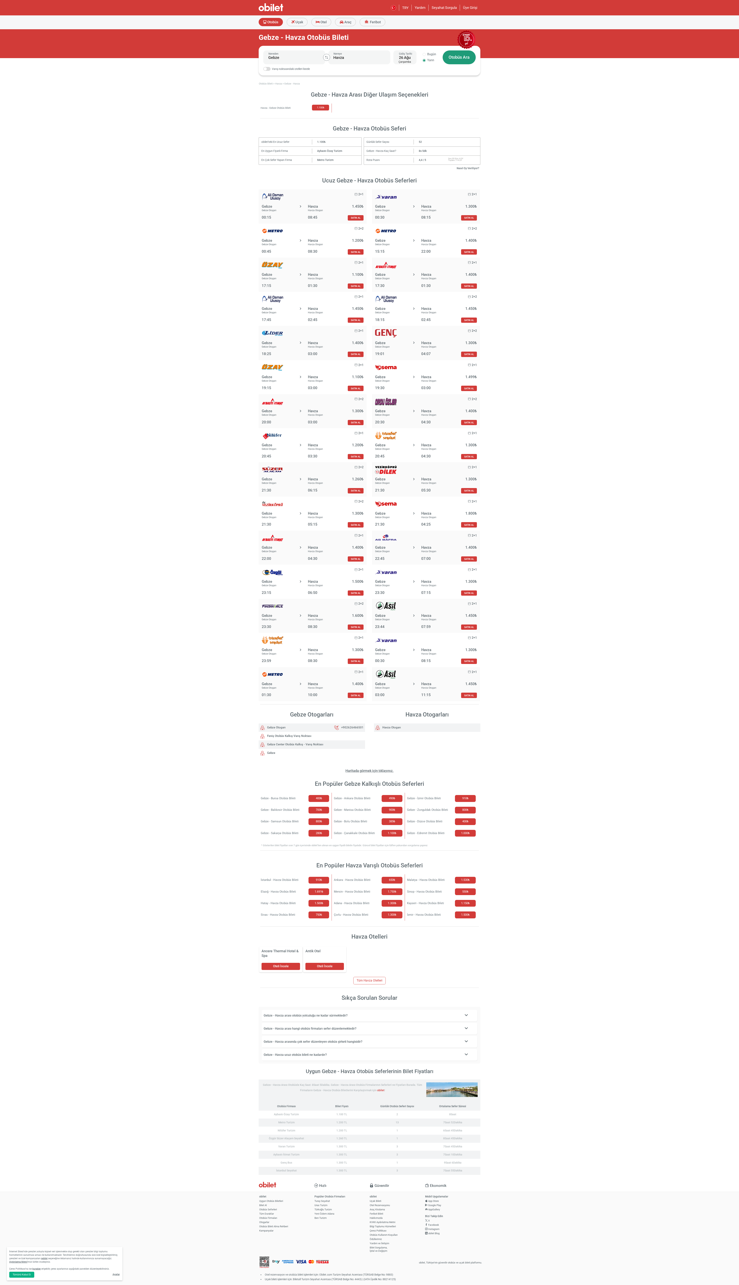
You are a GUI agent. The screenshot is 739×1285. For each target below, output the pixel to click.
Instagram (433, 1229)
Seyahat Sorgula (444, 8)
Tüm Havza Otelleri (369, 980)
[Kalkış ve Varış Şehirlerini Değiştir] (326, 57)
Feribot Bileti (376, 1213)
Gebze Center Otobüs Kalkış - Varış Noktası (294, 744)
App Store (433, 1201)
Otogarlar (264, 1222)
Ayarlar (116, 1274)
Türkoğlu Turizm (323, 1209)
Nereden (273, 53)
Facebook (433, 1224)
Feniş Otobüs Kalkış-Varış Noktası (288, 736)
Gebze (270, 753)
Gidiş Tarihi (405, 53)
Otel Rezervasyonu (380, 1205)
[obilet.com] (280, 11)
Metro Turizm (325, 160)
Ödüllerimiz (376, 1239)
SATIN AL (355, 217)
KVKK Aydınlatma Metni (382, 1222)
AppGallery (434, 1209)
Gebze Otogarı (276, 727)
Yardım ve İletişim (379, 1243)
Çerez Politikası (378, 1230)
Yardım (420, 8)
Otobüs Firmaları (268, 1217)
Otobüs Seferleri (268, 1209)
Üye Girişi (470, 8)
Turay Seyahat (322, 1201)
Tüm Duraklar (266, 1213)
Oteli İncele (281, 966)
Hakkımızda (376, 1217)
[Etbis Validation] (264, 1262)
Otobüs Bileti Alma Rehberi (273, 1226)
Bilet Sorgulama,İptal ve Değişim (378, 1249)
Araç (347, 22)
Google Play (434, 1205)
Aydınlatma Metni (18, 1262)
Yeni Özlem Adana (324, 1213)
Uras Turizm (320, 1205)
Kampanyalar (266, 1230)
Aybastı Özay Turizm (329, 151)
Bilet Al (263, 1205)
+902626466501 (352, 727)
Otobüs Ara (459, 57)
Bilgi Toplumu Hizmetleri (383, 1226)
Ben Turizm (320, 1217)
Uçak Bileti (375, 1201)
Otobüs (272, 22)
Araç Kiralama (377, 1209)
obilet (380, 1090)
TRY (405, 8)
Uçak (299, 22)
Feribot (375, 22)
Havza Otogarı (391, 727)
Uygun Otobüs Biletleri (271, 1201)
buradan (36, 1268)
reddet (44, 1258)
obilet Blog (434, 1233)
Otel (323, 22)
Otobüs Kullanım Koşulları (384, 1234)
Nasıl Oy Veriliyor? (468, 168)
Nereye (338, 53)
